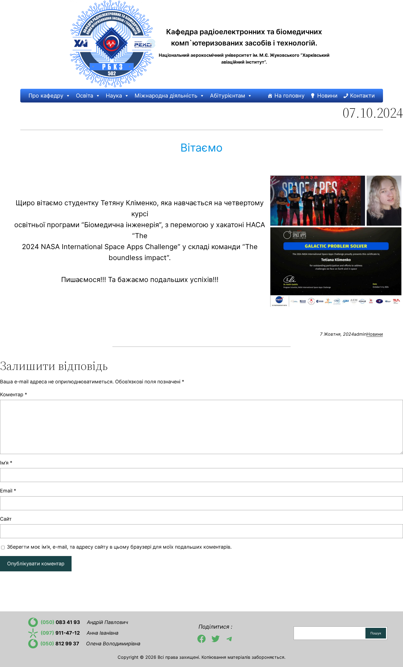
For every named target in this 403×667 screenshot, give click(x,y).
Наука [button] (114, 95)
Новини (327, 95)
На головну (289, 95)
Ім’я (6, 463)
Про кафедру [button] (46, 95)
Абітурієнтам (227, 95)
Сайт (6, 519)
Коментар (13, 394)
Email (8, 491)
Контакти (362, 95)
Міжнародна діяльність (166, 95)
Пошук (375, 633)
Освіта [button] (84, 95)
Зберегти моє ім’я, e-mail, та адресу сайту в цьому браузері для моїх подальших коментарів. (119, 547)
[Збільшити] (396, 181)
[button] (67, 95)
